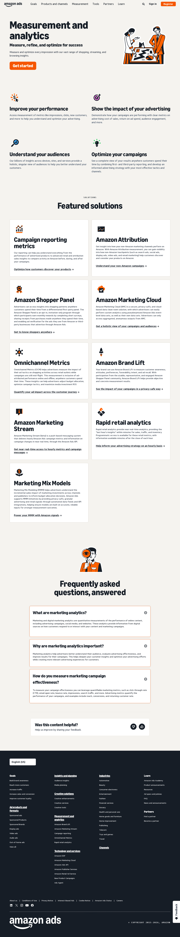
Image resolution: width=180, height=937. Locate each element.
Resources (148, 789)
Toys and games (106, 834)
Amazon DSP (59, 856)
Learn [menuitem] (147, 775)
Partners (108, 3)
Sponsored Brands (17, 824)
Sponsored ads (16, 815)
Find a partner (150, 816)
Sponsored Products (18, 820)
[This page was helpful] (142, 727)
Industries (104, 775)
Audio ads (14, 838)
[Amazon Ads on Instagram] (21, 905)
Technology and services (67, 851)
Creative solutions (64, 793)
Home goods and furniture (110, 816)
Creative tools (60, 807)
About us (13, 900)
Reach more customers (19, 785)
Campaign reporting (62, 833)
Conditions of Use (29, 900)
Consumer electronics (108, 789)
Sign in (153, 3)
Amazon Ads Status (103, 900)
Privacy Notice (47, 900)
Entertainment (105, 794)
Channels (104, 847)
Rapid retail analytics (63, 842)
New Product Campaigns (64, 878)
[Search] (143, 4)
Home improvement (107, 821)
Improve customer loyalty (20, 798)
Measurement (80, 3)
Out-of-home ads (17, 842)
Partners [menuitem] (149, 811)
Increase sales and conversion (22, 794)
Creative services (61, 803)
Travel (101, 839)
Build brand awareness (19, 780)
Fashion (102, 798)
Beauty (102, 785)
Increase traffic (16, 789)
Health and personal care (109, 812)
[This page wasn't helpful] (133, 727)
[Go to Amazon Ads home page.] (35, 922)
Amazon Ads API (61, 865)
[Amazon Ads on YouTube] (27, 905)
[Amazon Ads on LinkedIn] (11, 905)
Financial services (106, 803)
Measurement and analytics (64, 818)
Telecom (103, 830)
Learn (121, 3)
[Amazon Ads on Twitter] (16, 905)
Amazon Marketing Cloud (65, 860)
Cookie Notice (84, 900)
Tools (96, 3)
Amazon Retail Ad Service (65, 874)
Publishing (103, 825)
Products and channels (54, 3)
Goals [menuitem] (13, 775)
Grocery (102, 807)
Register (168, 4)
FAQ (145, 798)
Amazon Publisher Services (65, 869)
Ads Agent (58, 883)
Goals (33, 3)
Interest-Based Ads (66, 900)
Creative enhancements (64, 798)
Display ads (14, 829)
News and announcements (155, 803)
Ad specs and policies (153, 794)
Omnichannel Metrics (63, 838)
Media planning (60, 785)
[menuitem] (23, 829)
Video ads (14, 833)
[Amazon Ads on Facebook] (32, 905)
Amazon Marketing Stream (65, 829)
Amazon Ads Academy (153, 780)
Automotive (104, 780)
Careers (119, 900)
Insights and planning (65, 775)
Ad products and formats (18, 809)
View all (13, 847)
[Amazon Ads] (11, 4)
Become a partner (151, 821)
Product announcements (154, 785)
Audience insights (61, 780)
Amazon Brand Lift (62, 824)
